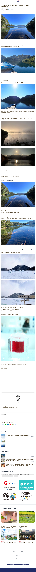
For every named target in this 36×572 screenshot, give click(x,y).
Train (23, 541)
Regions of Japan (27, 10)
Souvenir (10, 474)
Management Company (18, 553)
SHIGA (21, 474)
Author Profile (18, 555)
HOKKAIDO (4, 414)
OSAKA (25, 474)
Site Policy (18, 558)
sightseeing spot (16, 474)
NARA (28, 474)
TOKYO (6, 474)
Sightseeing (33, 10)
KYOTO (32, 474)
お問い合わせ (12, 564)
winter (3, 474)
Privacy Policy (18, 557)
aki (8, 9)
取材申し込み (24, 564)
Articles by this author (7, 409)
